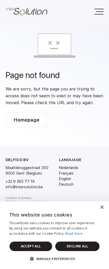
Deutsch (66, 184)
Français (66, 173)
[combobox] (90, 207)
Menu (98, 11)
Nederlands (68, 168)
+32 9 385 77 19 (20, 181)
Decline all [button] (77, 246)
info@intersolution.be (24, 187)
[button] (54, 259)
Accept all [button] (31, 246)
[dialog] (54, 235)
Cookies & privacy (18, 198)
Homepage (26, 120)
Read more (74, 233)
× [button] (102, 207)
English (65, 179)
